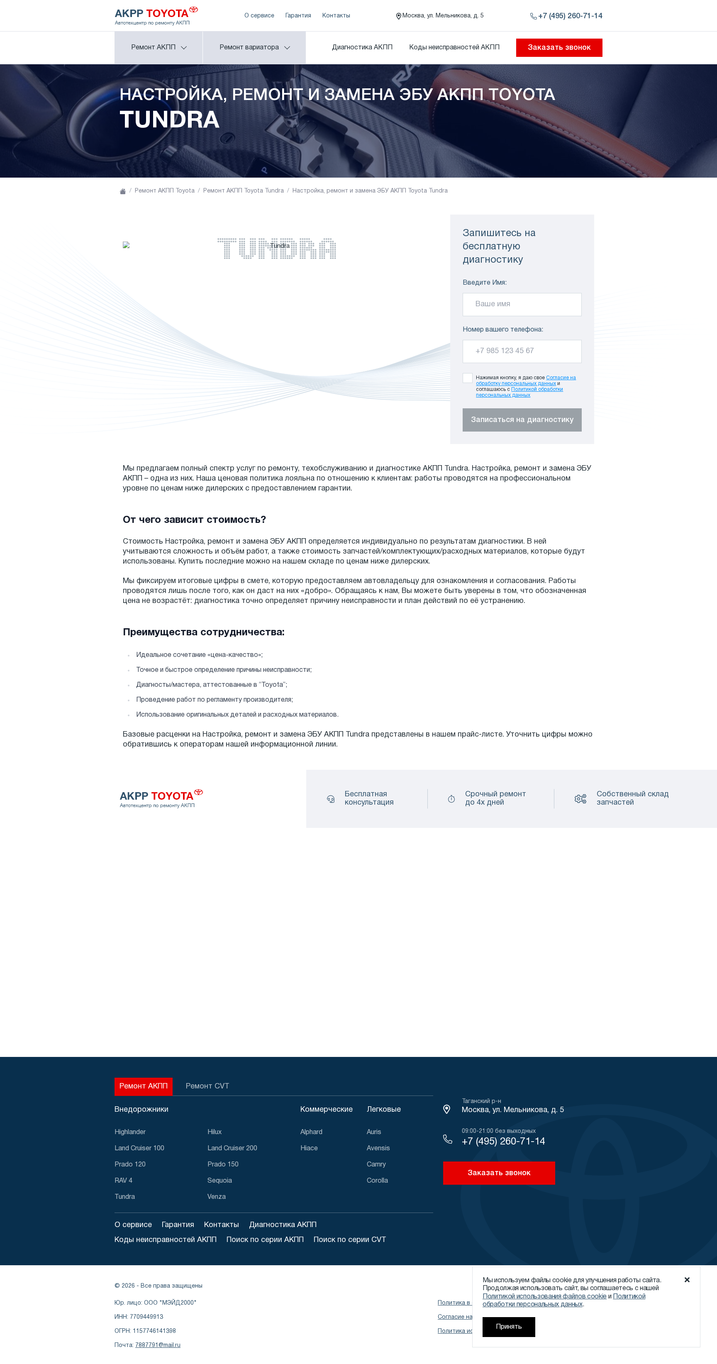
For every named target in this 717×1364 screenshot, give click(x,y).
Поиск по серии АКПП (265, 1240)
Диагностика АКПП (362, 48)
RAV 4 (123, 1181)
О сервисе (259, 16)
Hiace (309, 1149)
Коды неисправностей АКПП (454, 48)
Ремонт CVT (207, 1086)
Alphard (311, 1132)
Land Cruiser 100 (139, 1149)
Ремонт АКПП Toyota (165, 191)
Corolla (377, 1181)
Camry (376, 1165)
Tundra (125, 1197)
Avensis (378, 1149)
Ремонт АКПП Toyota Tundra (243, 191)
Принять (509, 1327)
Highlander (130, 1132)
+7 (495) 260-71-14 (503, 1142)
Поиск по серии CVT (350, 1240)
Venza (216, 1197)
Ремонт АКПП (144, 1086)
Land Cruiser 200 (232, 1149)
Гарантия (298, 16)
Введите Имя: (485, 283)
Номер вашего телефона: (503, 330)
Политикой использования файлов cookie (545, 1297)
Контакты (336, 16)
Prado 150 (223, 1165)
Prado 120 (130, 1165)
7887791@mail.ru (157, 1345)
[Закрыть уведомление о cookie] (687, 1280)
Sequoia (219, 1181)
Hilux (214, 1132)
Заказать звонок (559, 47)
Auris (374, 1132)
